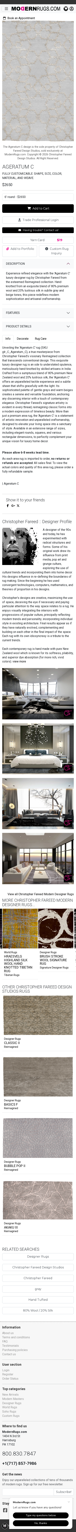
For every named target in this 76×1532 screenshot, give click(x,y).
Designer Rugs (12, 1038)
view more (19, 661)
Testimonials (10, 1345)
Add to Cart (40, 208)
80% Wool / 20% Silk (38, 1310)
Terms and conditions (16, 1337)
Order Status (10, 1378)
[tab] (8, 339)
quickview (67, 1031)
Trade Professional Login (40, 220)
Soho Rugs (9, 1411)
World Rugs (9, 1407)
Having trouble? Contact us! (40, 230)
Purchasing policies (15, 1350)
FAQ (5, 1341)
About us (8, 1333)
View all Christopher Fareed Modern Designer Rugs (41, 894)
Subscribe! (63, 1492)
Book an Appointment (21, 18)
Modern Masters (13, 1399)
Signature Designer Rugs (54, 967)
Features (13, 313)
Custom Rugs (11, 1416)
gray (38, 1289)
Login (5, 1370)
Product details (18, 326)
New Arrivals (10, 1394)
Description (15, 263)
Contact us (9, 1354)
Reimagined (11, 1046)
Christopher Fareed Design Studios (38, 1267)
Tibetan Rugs (12, 975)
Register (7, 1374)
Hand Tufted (38, 1300)
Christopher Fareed (38, 1278)
